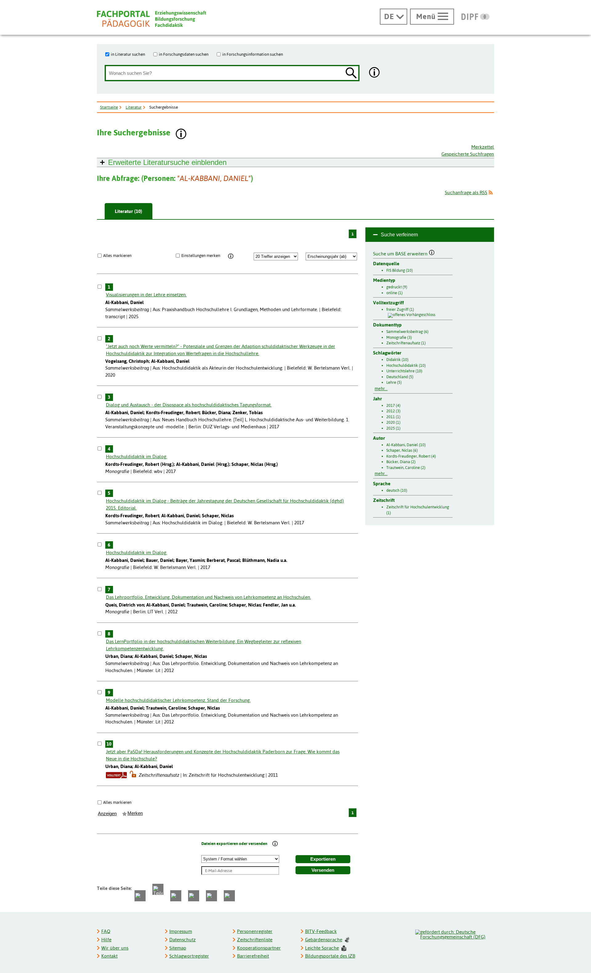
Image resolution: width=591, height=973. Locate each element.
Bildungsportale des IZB (330, 956)
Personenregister (254, 931)
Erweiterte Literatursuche (167, 162)
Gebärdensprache (323, 939)
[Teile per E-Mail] (211, 895)
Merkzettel (482, 147)
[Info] (230, 256)
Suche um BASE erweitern (401, 253)
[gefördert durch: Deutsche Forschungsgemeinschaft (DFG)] (454, 933)
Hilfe (106, 939)
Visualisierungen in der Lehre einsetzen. (146, 294)
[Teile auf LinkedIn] (193, 895)
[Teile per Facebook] (140, 895)
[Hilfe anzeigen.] (374, 73)
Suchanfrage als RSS (466, 192)
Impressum (180, 931)
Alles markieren (117, 255)
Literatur (134, 107)
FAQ (105, 931)
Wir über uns (114, 948)
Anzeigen (107, 813)
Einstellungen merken (200, 255)
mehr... (381, 388)
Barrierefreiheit (253, 956)
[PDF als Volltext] (116, 775)
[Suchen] (351, 73)
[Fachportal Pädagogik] (151, 19)
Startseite (109, 107)
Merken (135, 813)
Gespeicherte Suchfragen (467, 154)
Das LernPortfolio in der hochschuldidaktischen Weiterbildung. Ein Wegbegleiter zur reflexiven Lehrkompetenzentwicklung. (203, 645)
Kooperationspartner (259, 948)
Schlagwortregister (189, 956)
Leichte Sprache (322, 948)
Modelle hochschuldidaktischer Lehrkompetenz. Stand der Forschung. (178, 700)
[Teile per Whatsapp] (175, 895)
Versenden (323, 870)
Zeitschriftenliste (254, 939)
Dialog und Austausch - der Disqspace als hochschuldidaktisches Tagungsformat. (188, 404)
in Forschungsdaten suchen (183, 54)
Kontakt (109, 956)
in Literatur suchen (128, 54)
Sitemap (177, 948)
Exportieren (323, 859)
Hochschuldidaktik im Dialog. (136, 456)
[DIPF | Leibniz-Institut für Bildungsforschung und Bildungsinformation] (475, 16)
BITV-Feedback (321, 931)
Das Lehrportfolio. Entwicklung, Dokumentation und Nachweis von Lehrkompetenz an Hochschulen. (208, 597)
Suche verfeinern (399, 234)
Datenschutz (182, 939)
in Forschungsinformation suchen (252, 54)
